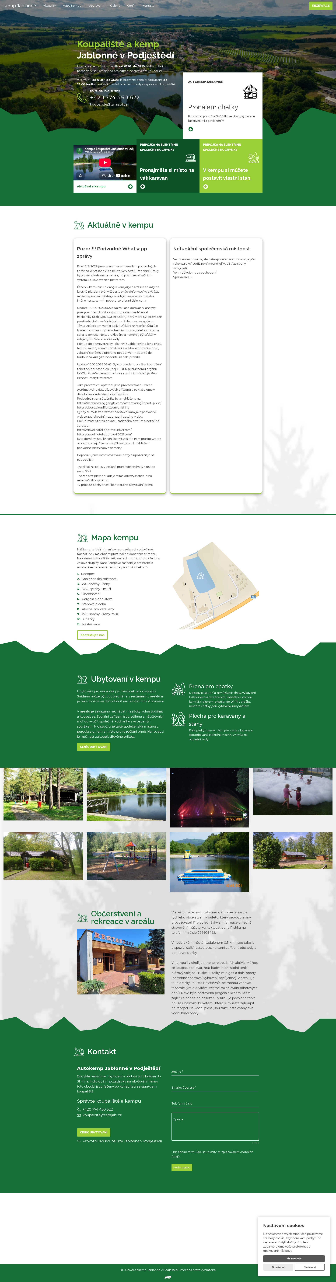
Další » (80, 499)
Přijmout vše (294, 1258)
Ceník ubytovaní (93, 747)
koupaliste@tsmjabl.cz (108, 104)
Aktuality (49, 5)
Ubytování (96, 5)
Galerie (115, 5)
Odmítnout (278, 1267)
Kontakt (148, 5)
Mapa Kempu (72, 5)
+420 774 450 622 (114, 97)
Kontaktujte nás (92, 635)
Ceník (131, 5)
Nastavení (310, 1267)
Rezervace (321, 5)
